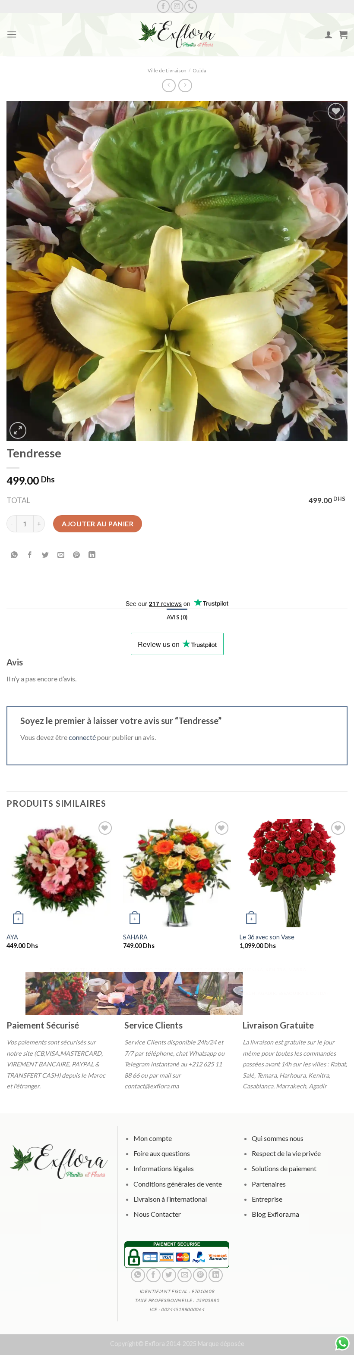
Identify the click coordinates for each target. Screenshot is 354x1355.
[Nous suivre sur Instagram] (177, 6)
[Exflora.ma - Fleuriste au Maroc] (177, 34)
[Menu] (11, 34)
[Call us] (190, 6)
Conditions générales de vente (177, 1183)
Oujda (199, 70)
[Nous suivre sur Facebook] (163, 6)
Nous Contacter (157, 1214)
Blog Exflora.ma (275, 1214)
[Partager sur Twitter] (45, 555)
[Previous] (6, 891)
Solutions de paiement (283, 1168)
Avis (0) (177, 617)
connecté (82, 737)
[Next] (347, 891)
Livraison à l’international (170, 1198)
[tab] (177, 617)
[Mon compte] (328, 34)
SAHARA (135, 937)
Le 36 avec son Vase (267, 937)
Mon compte (152, 1138)
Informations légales (163, 1168)
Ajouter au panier (97, 523)
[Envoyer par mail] (61, 555)
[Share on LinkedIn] (92, 555)
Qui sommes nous (277, 1138)
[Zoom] (17, 430)
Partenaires (268, 1183)
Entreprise (266, 1198)
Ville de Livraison (167, 70)
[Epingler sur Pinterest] (77, 555)
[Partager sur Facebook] (30, 555)
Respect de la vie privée (285, 1153)
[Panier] (343, 34)
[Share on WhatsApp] (14, 555)
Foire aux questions (161, 1153)
